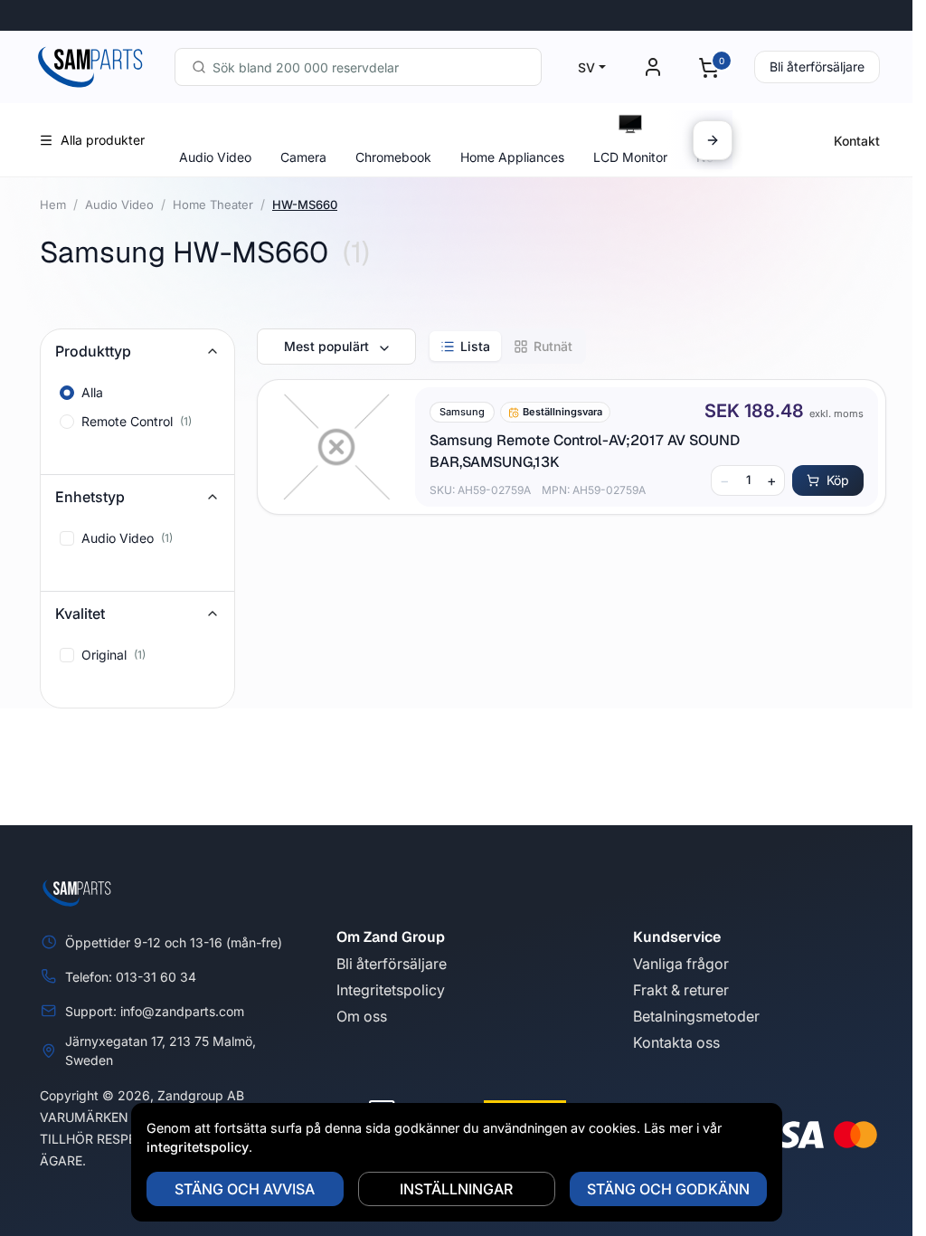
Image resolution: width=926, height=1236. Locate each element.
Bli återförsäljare (817, 66)
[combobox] (358, 67)
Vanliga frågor (681, 964)
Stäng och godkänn (668, 1189)
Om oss (361, 1016)
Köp (838, 480)
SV (586, 67)
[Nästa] (712, 140)
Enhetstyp (90, 497)
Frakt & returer (681, 990)
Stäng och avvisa (245, 1189)
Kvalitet (80, 613)
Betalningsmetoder (696, 1016)
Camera (303, 157)
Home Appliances (512, 157)
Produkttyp (93, 351)
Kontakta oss (676, 1042)
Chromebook (393, 157)
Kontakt (857, 140)
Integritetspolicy (390, 990)
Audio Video (215, 157)
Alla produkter (103, 139)
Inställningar (456, 1189)
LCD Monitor (630, 157)
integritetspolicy (197, 1147)
